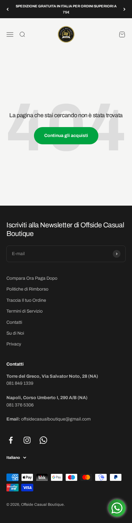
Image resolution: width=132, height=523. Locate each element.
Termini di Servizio (24, 311)
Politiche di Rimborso (27, 289)
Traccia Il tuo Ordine (26, 300)
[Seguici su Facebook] (10, 440)
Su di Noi (15, 333)
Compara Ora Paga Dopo (31, 278)
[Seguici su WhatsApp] (43, 440)
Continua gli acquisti (66, 135)
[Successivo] (124, 9)
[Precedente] (7, 9)
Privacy (13, 344)
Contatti (14, 322)
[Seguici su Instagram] (27, 440)
